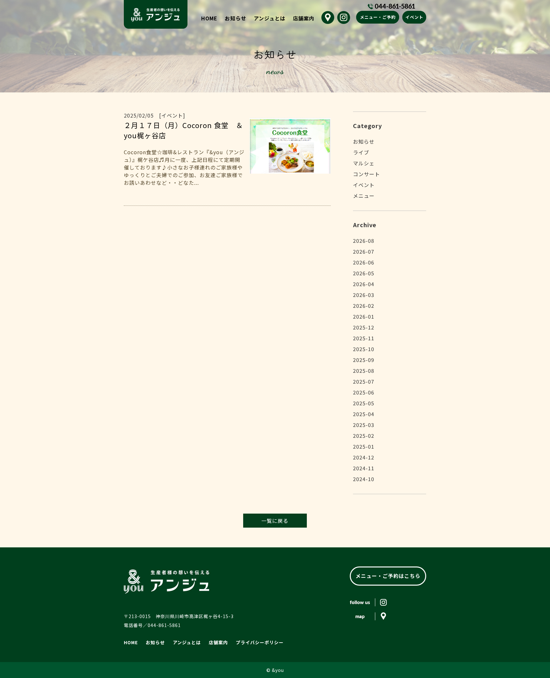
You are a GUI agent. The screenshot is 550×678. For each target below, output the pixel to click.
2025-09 (363, 360)
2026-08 (363, 240)
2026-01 (363, 316)
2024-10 (363, 479)
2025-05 (363, 403)
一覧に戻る (274, 520)
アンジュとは (270, 18)
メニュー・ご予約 (378, 17)
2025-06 (363, 392)
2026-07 (363, 251)
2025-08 (363, 370)
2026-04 (363, 284)
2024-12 (363, 457)
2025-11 (363, 338)
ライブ (361, 152)
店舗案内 (303, 18)
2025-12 (363, 327)
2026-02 (363, 305)
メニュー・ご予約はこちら (388, 576)
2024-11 (363, 468)
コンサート (366, 174)
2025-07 (363, 381)
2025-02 (363, 435)
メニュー (364, 195)
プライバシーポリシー (260, 642)
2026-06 (363, 262)
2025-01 (363, 446)
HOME (209, 18)
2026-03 (363, 295)
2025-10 (363, 349)
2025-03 (363, 425)
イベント (414, 17)
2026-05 (363, 273)
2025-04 (363, 414)
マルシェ (364, 163)
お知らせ (235, 18)
